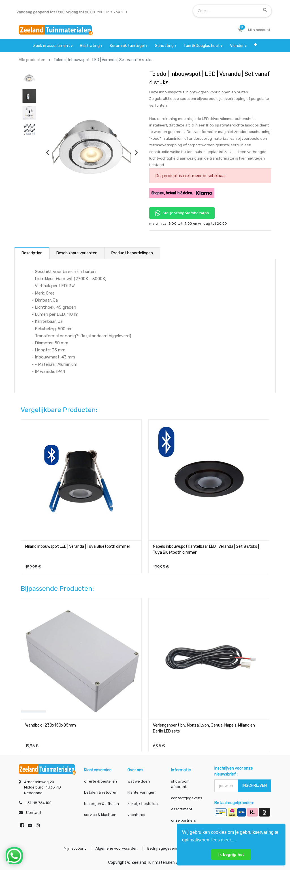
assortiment (181, 809)
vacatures (136, 815)
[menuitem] (52, 45)
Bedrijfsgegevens (163, 848)
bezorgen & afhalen (101, 804)
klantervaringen (141, 792)
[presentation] (47, 152)
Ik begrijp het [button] (231, 854)
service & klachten (100, 815)
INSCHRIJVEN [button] (254, 785)
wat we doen (138, 781)
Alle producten (32, 59)
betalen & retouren (101, 792)
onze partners (183, 820)
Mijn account (75, 848)
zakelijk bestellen (142, 804)
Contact (34, 812)
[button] (255, 45)
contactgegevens (186, 798)
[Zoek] (265, 10)
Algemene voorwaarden (116, 848)
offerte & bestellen (101, 781)
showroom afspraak (180, 784)
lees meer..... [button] (223, 839)
